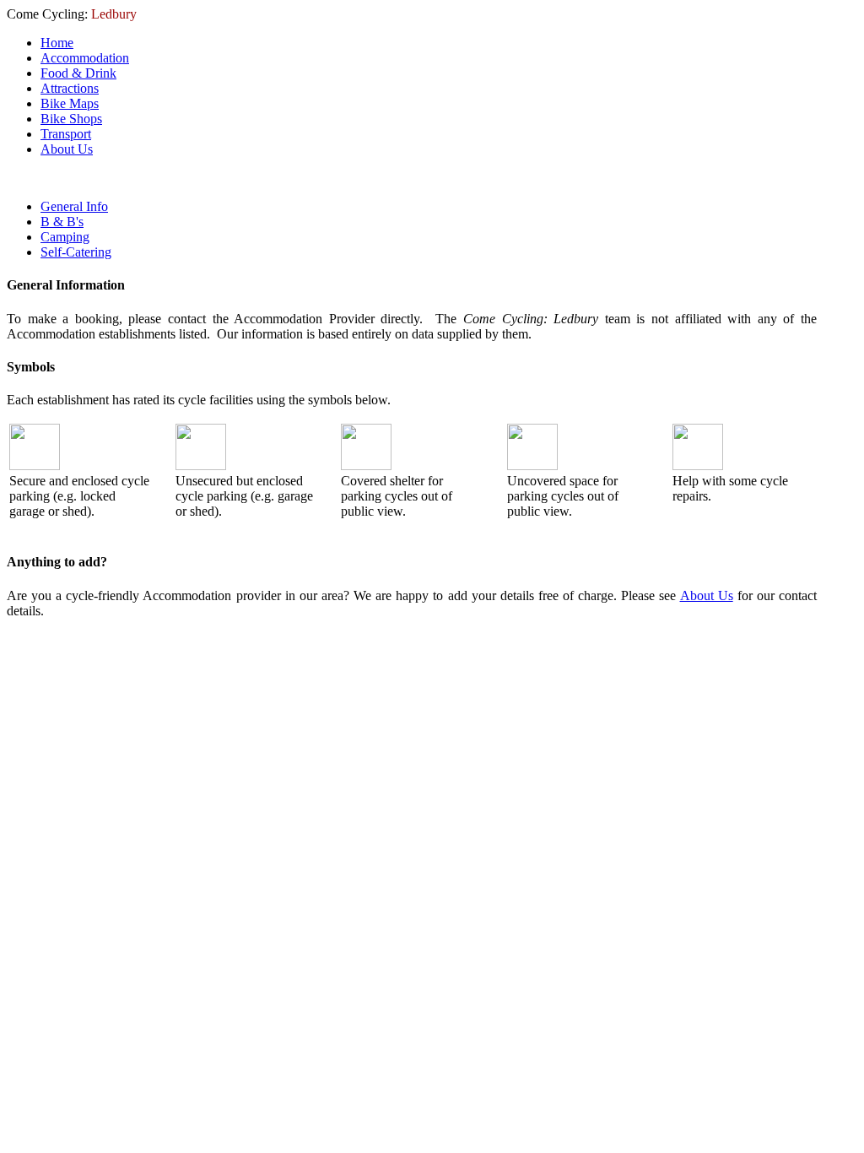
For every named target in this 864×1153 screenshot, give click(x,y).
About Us (706, 595)
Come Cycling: (72, 14)
